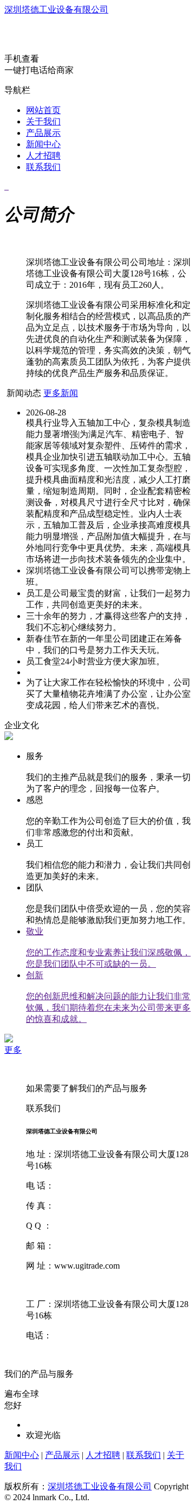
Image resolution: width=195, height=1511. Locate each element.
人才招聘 (43, 155)
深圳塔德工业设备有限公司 (56, 9)
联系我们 (43, 166)
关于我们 (43, 121)
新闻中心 (43, 144)
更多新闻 (60, 393)
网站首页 (43, 110)
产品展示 (43, 132)
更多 (13, 1049)
